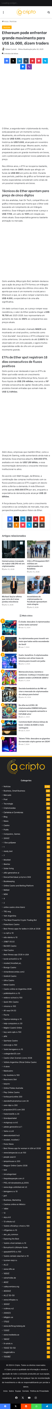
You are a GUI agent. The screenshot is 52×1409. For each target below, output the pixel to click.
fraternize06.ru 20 (11, 1114)
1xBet (6, 1209)
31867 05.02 (9, 942)
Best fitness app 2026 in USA (16, 954)
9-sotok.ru (8, 1343)
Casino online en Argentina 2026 (18, 989)
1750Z (6, 1321)
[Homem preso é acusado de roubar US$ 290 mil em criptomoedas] (13, 549)
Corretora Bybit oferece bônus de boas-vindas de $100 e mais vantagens (33, 724)
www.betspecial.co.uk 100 (15, 1153)
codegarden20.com (12, 1054)
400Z (6, 1282)
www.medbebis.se (11, 1335)
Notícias (13, 21)
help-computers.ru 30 (13, 1023)
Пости (6, 1015)
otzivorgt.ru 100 (10, 1045)
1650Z (6, 1273)
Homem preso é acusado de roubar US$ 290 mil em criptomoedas (13, 563)
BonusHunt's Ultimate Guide (16, 1247)
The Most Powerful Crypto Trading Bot (20, 920)
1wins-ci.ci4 (9, 1131)
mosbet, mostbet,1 (11, 1140)
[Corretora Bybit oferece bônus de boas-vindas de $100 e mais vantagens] (9, 727)
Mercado (7, 795)
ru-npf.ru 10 (9, 933)
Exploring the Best (11, 1239)
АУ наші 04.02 (10, 1010)
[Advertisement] (26, 99)
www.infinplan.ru (11, 1300)
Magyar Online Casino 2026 (15, 1165)
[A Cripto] (26, 12)
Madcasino (8, 1071)
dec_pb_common (11, 1234)
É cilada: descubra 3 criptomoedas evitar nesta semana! (34, 623)
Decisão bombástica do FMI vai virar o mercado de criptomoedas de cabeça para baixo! (33, 691)
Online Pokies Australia (13, 1088)
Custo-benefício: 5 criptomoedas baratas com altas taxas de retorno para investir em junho (33, 657)
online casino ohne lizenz (14, 907)
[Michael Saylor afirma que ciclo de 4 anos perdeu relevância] (13, 585)
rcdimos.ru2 (9, 1308)
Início (6, 21)
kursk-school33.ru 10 (13, 959)
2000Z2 (7, 1313)
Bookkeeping (9, 881)
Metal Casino (9, 985)
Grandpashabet (10, 1118)
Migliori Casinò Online (13, 1028)
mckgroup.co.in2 (11, 1122)
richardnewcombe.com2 (14, 972)
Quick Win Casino (11, 1002)
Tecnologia (8, 804)
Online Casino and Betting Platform (19, 886)
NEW (6, 894)
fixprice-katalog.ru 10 (13, 1019)
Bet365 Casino (10, 946)
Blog (5, 817)
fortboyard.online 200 (13, 1097)
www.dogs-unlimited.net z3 (15, 1187)
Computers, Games (12, 834)
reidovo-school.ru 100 (13, 998)
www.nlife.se (9, 1269)
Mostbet (7, 860)
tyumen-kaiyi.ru (10, 1260)
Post (5, 799)
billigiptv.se (8, 1317)
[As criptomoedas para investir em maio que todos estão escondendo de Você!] (9, 644)
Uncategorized (10, 1174)
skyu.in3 (7, 1217)
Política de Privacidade (39, 1391)
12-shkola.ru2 (9, 1221)
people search (10, 1157)
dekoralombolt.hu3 (12, 1135)
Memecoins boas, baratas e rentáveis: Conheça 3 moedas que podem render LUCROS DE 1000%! (34, 674)
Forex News (9, 1144)
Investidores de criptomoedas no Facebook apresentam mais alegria (37, 600)
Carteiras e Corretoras (13, 812)
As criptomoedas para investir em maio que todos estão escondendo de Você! (34, 641)
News (6, 821)
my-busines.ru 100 (12, 1075)
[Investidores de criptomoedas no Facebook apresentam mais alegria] (38, 585)
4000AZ (7, 1291)
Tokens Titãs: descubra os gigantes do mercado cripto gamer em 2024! (34, 740)
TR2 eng (7, 911)
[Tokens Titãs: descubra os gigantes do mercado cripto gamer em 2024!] (9, 744)
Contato (25, 1391)
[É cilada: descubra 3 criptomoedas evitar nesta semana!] (9, 627)
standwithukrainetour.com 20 (16, 1101)
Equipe (18, 1391)
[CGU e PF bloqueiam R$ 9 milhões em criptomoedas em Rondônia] (38, 549)
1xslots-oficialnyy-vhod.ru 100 (16, 1226)
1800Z (6, 1339)
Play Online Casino (12, 1092)
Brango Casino (10, 967)
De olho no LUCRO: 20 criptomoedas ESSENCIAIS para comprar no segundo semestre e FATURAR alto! (33, 709)
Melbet (6, 890)
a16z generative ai (11, 873)
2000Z (6, 838)
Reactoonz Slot (10, 1079)
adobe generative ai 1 (13, 1127)
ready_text (8, 851)
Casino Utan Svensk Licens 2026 (18, 1058)
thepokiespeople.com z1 (14, 1178)
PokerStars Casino (11, 924)
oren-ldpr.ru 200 (11, 1105)
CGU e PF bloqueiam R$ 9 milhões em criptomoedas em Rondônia (38, 564)
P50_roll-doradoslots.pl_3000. (16, 1183)
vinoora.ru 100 (10, 1006)
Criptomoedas (10, 808)
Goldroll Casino (10, 976)
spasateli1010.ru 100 (12, 1252)
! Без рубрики (10, 842)
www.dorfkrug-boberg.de (14, 1326)
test (5, 1170)
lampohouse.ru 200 (12, 1161)
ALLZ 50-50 (9, 1295)
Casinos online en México (14, 1204)
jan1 (5, 1196)
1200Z (6, 1330)
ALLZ (6, 1265)
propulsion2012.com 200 (14, 1109)
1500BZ (7, 1356)
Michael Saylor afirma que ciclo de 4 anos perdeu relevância (12, 599)
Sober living (9, 868)
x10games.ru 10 (10, 1230)
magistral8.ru (9, 1352)
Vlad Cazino (9, 950)
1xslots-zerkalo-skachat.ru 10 (16, 1256)
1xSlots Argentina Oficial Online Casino (20, 1062)
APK (5, 1036)
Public (6, 830)
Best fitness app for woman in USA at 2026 (22, 1148)
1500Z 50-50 (10, 1348)
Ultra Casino (9, 980)
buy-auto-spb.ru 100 (12, 1032)
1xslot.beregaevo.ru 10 (13, 1049)
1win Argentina (10, 916)
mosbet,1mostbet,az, (12, 963)
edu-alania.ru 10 (10, 937)
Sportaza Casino (11, 1041)
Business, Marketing (12, 1200)
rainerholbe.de (10, 1278)
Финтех (7, 864)
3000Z (7, 1304)
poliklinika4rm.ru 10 (12, 993)
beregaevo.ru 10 (11, 1191)
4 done (7, 1066)
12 (4, 1213)
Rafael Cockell (10, 49)
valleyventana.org (11, 1286)
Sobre (11, 1391)
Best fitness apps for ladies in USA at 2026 (22, 929)
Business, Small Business (14, 791)
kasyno (7, 1084)
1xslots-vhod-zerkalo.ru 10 (15, 1243)
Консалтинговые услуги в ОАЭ (17, 877)
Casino (6, 825)
